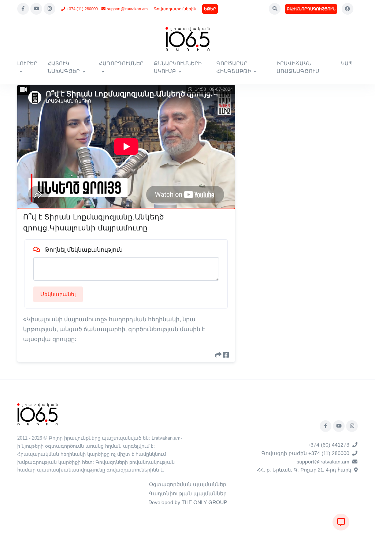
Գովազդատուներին (175, 9)
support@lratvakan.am (127, 9)
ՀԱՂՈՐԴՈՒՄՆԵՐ (121, 63)
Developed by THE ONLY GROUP (187, 502)
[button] (275, 9)
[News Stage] (187, 39)
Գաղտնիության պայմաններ (188, 493)
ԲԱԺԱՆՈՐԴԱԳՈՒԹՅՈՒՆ (311, 9)
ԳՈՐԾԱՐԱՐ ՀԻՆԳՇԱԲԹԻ (233, 67)
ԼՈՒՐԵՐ (27, 63)
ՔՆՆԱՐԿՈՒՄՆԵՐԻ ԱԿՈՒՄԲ (178, 67)
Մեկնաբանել (58, 294)
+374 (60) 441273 (328, 445)
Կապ (347, 63)
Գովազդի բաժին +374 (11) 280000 (305, 453)
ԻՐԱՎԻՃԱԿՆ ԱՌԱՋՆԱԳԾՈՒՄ (297, 67)
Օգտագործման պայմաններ (187, 484)
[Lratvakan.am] (37, 414)
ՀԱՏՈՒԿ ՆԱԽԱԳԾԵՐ (64, 67)
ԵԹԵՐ (210, 9)
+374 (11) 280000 (82, 9)
